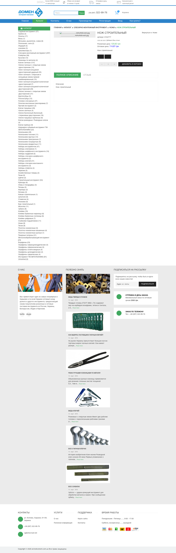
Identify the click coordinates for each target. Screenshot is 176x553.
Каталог (67, 27)
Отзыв (87, 75)
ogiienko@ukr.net (30, 533)
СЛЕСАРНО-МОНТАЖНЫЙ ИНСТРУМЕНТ (90, 27)
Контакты (81, 523)
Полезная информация (63, 523)
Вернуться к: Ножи (149, 33)
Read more (76, 308)
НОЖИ (112, 27)
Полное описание (67, 75)
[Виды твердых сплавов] (88, 284)
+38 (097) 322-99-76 (137, 314)
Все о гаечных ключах (77, 448)
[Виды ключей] (88, 397)
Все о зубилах (74, 486)
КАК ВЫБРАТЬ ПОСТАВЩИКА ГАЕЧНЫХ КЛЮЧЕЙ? (85, 335)
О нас (56, 519)
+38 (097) (97, 13)
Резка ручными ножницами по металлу (84, 373)
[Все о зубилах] (88, 473)
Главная (58, 27)
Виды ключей (73, 411)
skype (28, 314)
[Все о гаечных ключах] (88, 435)
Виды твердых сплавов (77, 297)
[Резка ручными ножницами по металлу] (88, 359)
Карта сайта (83, 519)
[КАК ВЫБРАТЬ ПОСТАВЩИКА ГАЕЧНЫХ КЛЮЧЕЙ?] (88, 321)
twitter (22, 314)
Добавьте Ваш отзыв (113, 40)
